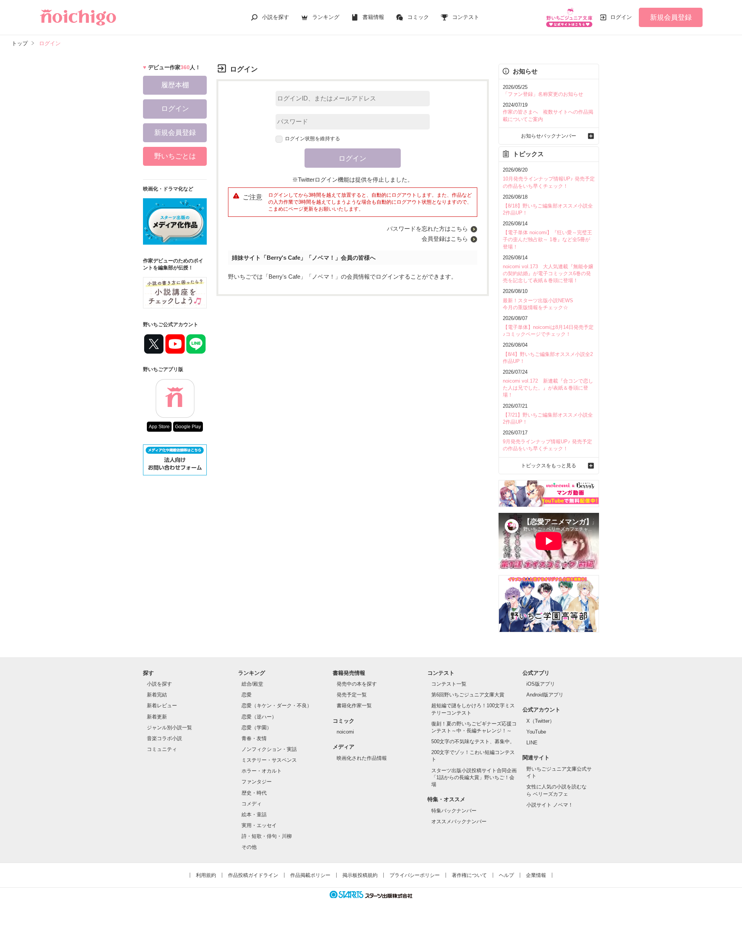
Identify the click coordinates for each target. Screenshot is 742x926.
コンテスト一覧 (448, 684)
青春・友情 (254, 738)
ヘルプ (506, 875)
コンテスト (465, 17)
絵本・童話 (254, 814)
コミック (418, 17)
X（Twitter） (540, 721)
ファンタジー (257, 782)
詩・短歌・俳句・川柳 (267, 836)
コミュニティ (162, 749)
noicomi (345, 732)
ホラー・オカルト (262, 771)
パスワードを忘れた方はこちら (427, 228)
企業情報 (536, 875)
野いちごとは (175, 156)
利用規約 (206, 875)
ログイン (621, 17)
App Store (159, 426)
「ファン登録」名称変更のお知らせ (543, 94)
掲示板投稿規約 (360, 875)
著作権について (469, 875)
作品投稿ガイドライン (253, 875)
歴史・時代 (254, 793)
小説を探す (275, 17)
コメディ (252, 804)
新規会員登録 (671, 17)
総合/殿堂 (252, 684)
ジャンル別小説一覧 (169, 727)
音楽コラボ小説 (164, 738)
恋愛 (247, 695)
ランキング (325, 17)
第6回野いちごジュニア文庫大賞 (467, 695)
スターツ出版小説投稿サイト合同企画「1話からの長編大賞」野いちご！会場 (474, 777)
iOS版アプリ (540, 684)
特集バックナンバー (454, 811)
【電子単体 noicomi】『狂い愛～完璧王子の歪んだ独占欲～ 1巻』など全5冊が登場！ (547, 239)
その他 (249, 847)
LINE (532, 743)
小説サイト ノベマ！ (549, 805)
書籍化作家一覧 (354, 705)
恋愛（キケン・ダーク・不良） (277, 705)
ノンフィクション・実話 (269, 749)
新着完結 (157, 695)
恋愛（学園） (257, 727)
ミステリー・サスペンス (269, 760)
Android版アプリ (544, 695)
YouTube (536, 732)
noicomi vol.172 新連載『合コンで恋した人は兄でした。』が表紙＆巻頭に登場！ (548, 388)
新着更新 (157, 717)
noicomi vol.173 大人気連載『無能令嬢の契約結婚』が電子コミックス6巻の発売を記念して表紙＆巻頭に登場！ (548, 273)
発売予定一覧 (352, 695)
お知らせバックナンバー (548, 136)
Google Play (188, 426)
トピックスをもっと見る (548, 465)
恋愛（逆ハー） (259, 717)
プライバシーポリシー (415, 875)
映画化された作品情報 (362, 758)
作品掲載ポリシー (310, 875)
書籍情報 (373, 17)
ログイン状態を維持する (312, 138)
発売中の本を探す (357, 684)
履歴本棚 (175, 85)
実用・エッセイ (259, 825)
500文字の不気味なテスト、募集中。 (473, 741)
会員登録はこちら (445, 238)
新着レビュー (162, 705)
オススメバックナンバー (459, 821)
